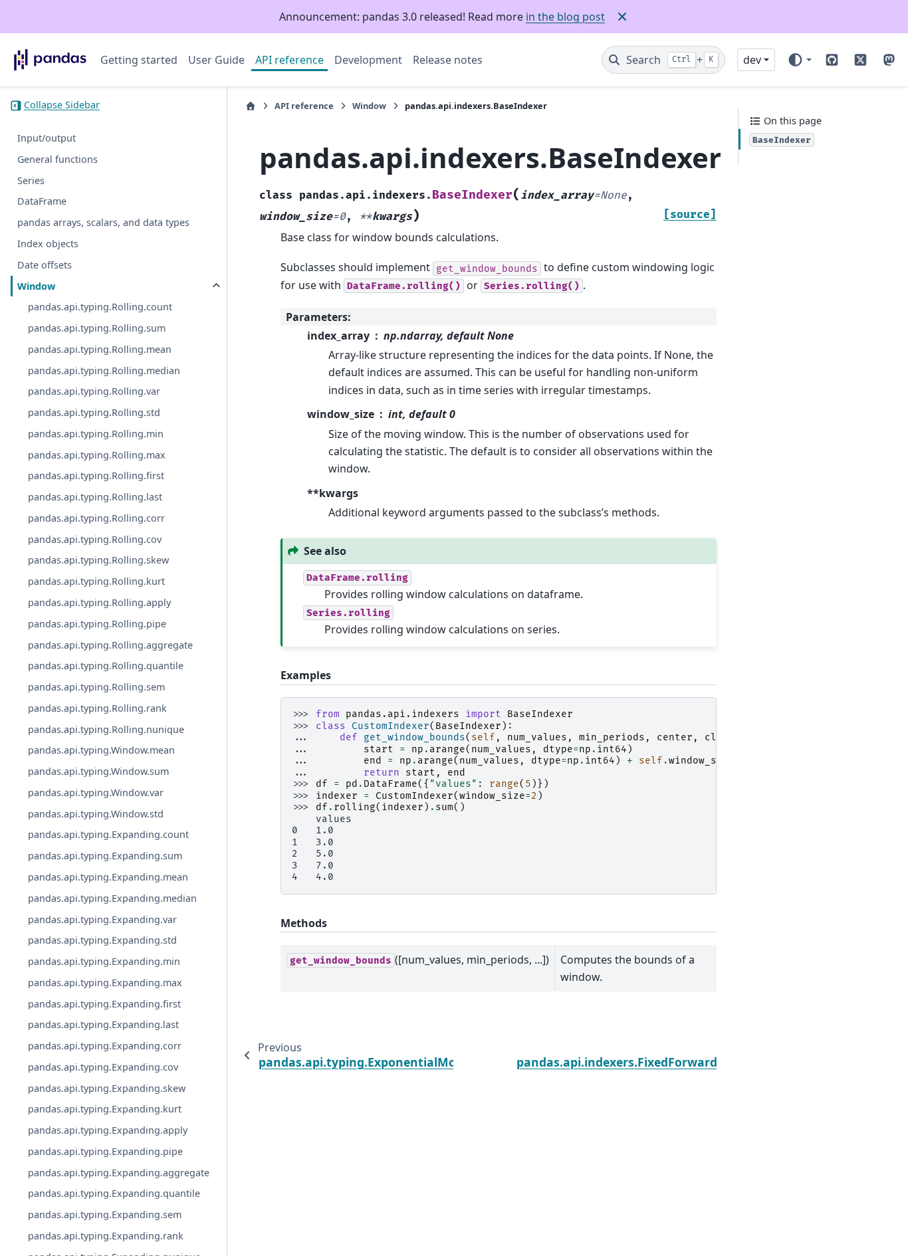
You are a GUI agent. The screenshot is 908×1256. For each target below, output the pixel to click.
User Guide (216, 59)
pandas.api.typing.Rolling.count (100, 307)
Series (31, 180)
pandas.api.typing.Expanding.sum (105, 856)
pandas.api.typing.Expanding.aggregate (118, 1172)
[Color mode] (799, 60)
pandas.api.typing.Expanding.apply (107, 1130)
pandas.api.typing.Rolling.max (97, 455)
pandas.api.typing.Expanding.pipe (105, 1151)
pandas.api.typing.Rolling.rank (97, 708)
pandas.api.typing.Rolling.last (95, 497)
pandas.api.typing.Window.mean (101, 750)
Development (368, 59)
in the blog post (565, 16)
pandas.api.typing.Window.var (96, 792)
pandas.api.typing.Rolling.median (104, 370)
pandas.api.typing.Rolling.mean (99, 349)
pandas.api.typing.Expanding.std (102, 940)
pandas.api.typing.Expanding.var (102, 919)
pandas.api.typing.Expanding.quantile (114, 1194)
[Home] (250, 106)
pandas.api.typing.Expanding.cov (103, 1067)
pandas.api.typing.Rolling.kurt (96, 582)
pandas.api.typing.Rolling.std (94, 413)
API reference (289, 59)
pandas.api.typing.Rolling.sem (96, 687)
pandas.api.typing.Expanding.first (104, 1003)
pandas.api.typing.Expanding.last (103, 1025)
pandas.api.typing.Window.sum (98, 772)
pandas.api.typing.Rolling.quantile (105, 666)
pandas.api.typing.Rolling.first (96, 476)
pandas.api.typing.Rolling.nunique (106, 729)
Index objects (47, 243)
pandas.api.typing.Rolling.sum (97, 328)
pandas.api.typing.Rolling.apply (99, 602)
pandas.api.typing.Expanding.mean (108, 877)
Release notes (448, 59)
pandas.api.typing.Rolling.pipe (97, 623)
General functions (57, 159)
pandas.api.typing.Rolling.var (94, 391)
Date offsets (44, 265)
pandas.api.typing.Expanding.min (104, 961)
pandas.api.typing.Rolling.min (96, 433)
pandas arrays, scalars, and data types (103, 223)
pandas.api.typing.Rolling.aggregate (110, 645)
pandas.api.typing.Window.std (96, 813)
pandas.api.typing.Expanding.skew (106, 1088)
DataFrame (41, 201)
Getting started (138, 59)
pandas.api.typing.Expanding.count (108, 835)
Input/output (46, 138)
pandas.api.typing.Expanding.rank (105, 1235)
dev (752, 59)
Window (36, 286)
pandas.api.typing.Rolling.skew (98, 560)
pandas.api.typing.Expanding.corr (104, 1046)
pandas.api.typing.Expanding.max (105, 982)
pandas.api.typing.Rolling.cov (95, 539)
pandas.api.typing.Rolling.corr (96, 518)
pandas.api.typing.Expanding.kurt (104, 1109)
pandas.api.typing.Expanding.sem (104, 1215)
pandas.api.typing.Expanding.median (112, 898)
